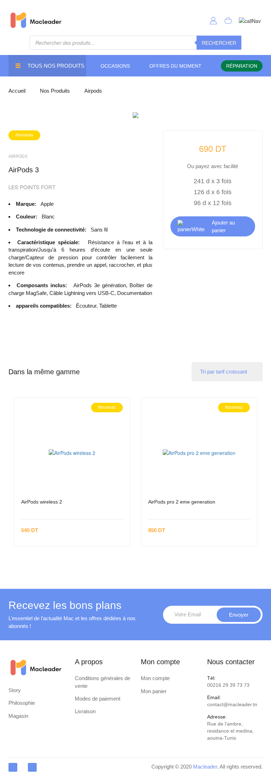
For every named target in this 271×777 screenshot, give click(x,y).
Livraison (85, 711)
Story (14, 690)
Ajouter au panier (223, 226)
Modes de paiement (97, 699)
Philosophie (21, 703)
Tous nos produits (56, 66)
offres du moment (175, 66)
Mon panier (154, 691)
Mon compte (155, 678)
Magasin (18, 716)
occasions (115, 66)
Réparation (241, 66)
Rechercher (219, 42)
